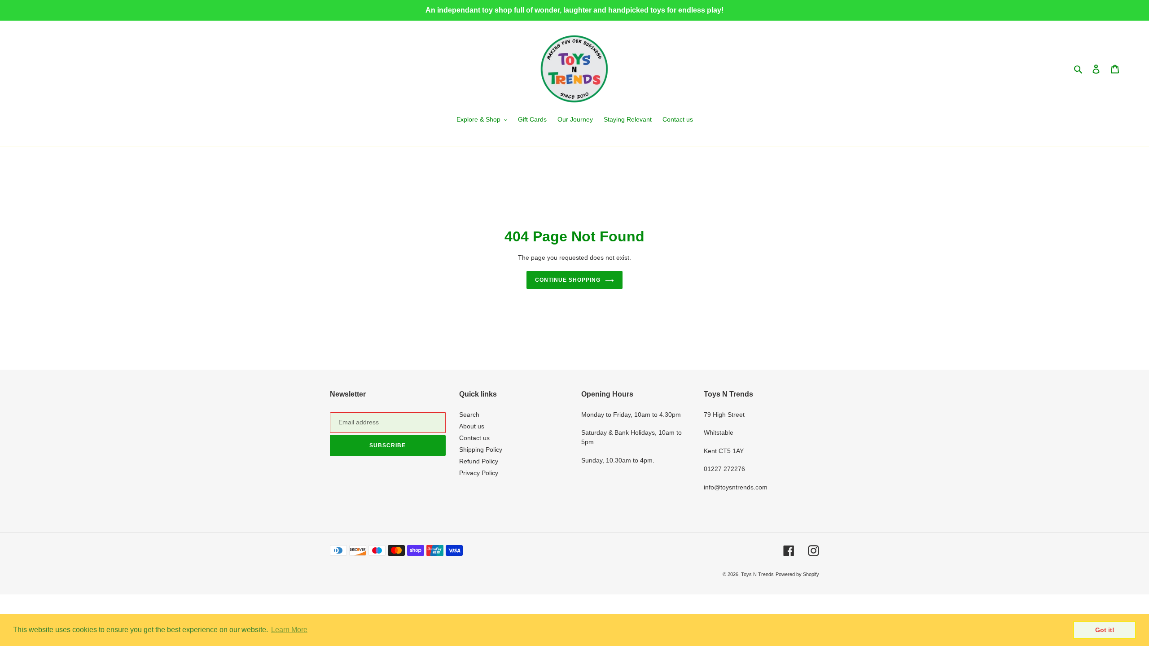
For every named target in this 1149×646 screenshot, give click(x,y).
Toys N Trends (757, 574)
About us (471, 426)
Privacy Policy (478, 472)
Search (469, 414)
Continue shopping (567, 280)
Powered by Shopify (797, 574)
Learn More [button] (289, 629)
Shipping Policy (480, 449)
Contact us (474, 437)
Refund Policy (478, 461)
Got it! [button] (1104, 629)
